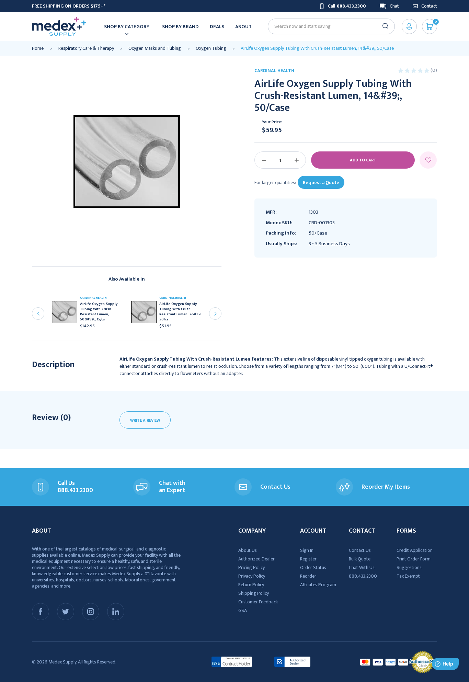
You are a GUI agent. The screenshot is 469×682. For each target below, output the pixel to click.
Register (308, 559)
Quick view (67, 314)
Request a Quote (321, 182)
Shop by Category (126, 26)
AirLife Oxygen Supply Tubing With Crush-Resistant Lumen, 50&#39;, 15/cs (99, 312)
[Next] (215, 313)
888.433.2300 (363, 576)
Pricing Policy (251, 567)
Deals (217, 26)
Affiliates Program (318, 585)
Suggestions (409, 567)
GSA (242, 610)
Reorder (308, 576)
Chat (394, 6)
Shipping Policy (253, 593)
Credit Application (415, 550)
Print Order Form (414, 559)
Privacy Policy (251, 576)
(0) (434, 70)
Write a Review (145, 420)
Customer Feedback (258, 602)
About (243, 26)
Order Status (313, 567)
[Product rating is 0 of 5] (414, 70)
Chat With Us (362, 567)
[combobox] (328, 26)
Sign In (306, 550)
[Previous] (38, 313)
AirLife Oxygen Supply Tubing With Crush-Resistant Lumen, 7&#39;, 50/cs (181, 312)
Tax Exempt (408, 576)
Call (347, 6)
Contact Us (360, 550)
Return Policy (251, 585)
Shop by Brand (180, 26)
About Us (247, 550)
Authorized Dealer (256, 559)
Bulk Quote (359, 559)
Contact (429, 6)
